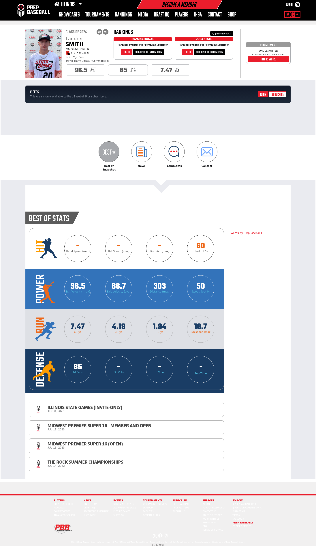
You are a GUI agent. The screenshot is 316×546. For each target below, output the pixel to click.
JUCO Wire (90, 515)
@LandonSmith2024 (222, 34)
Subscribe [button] (180, 500)
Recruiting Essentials (97, 511)
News (87, 500)
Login (263, 95)
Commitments (62, 511)
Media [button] (143, 15)
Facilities (148, 511)
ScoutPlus (179, 511)
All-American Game (124, 507)
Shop (231, 15)
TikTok (236, 515)
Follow (237, 500)
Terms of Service (213, 529)
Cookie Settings (241, 526)
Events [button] (118, 500)
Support (208, 500)
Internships (210, 522)
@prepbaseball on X (244, 504)
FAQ (205, 526)
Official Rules (151, 515)
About (206, 504)
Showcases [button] (69, 15)
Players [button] (181, 15)
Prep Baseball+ (182, 504)
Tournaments (97, 15)
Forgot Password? (214, 507)
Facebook (238, 518)
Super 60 (118, 515)
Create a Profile (63, 504)
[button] (109, 156)
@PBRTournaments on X (247, 507)
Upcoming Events (123, 504)
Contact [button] (215, 15)
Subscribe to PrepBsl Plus (148, 52)
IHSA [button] (198, 15)
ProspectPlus (181, 507)
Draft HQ (161, 15)
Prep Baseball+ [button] (242, 522)
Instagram (238, 511)
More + (292, 15)
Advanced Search (64, 515)
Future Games (121, 511)
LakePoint (149, 507)
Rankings (123, 15)
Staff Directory (212, 515)
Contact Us (209, 511)
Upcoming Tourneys (155, 504)
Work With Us (211, 518)
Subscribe (278, 95)
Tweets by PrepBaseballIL (246, 233)
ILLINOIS (69, 4)
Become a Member (179, 5)
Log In (289, 5)
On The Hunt (91, 504)
